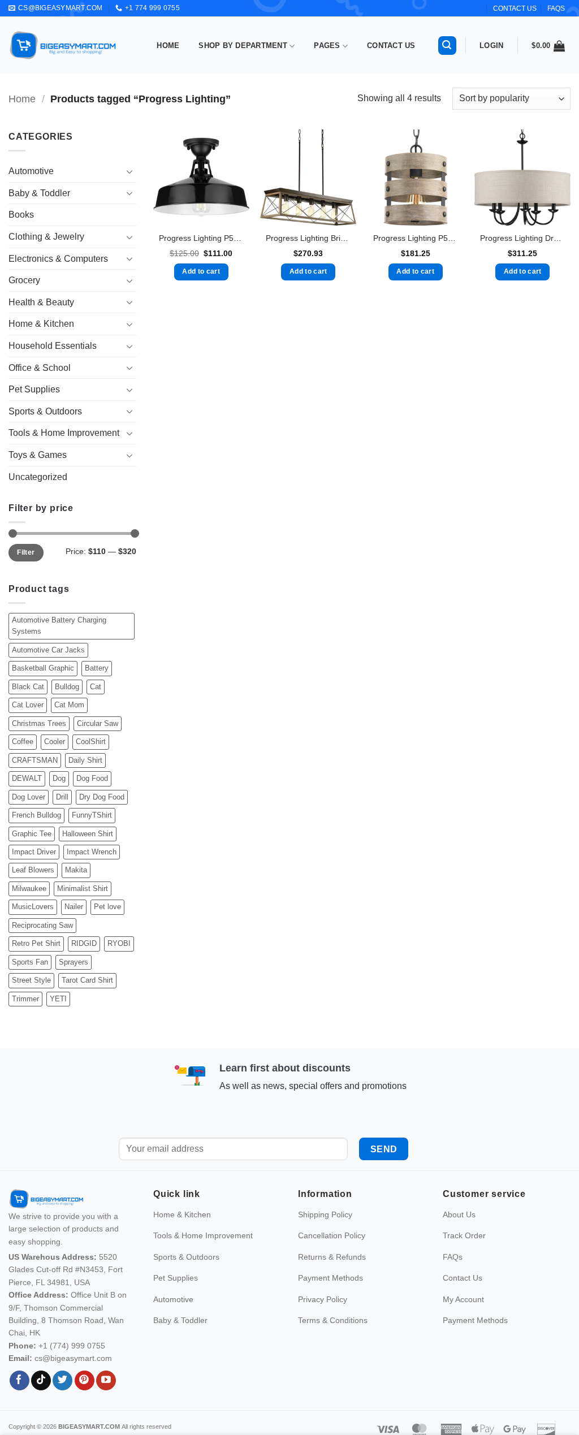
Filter (25, 552)
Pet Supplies (34, 389)
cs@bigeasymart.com (73, 1382)
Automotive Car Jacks (48, 650)
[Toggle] (129, 171)
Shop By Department (242, 45)
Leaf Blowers (33, 870)
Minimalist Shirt (82, 888)
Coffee (22, 741)
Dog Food (92, 778)
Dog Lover (28, 797)
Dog (59, 778)
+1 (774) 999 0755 (71, 1369)
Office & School (39, 368)
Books (21, 214)
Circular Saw (97, 723)
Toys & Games (37, 455)
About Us (459, 1238)
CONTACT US (515, 8)
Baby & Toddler (39, 193)
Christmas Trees (39, 723)
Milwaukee (29, 888)
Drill (62, 797)
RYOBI (119, 943)
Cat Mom (69, 705)
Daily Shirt (85, 760)
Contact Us (391, 45)
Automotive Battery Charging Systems (59, 626)
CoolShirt (91, 741)
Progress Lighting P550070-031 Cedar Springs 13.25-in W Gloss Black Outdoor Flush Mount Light (201, 238)
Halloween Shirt (87, 833)
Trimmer (25, 999)
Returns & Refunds (332, 1280)
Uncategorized (37, 477)
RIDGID (84, 943)
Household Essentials (52, 346)
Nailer (73, 906)
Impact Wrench (91, 852)
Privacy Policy (322, 1323)
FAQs (556, 8)
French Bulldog (36, 815)
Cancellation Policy (331, 1259)
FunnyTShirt (92, 815)
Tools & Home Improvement (63, 433)
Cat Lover (28, 705)
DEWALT (27, 778)
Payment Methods (330, 1302)
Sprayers (73, 962)
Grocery (24, 280)
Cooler (54, 741)
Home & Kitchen (41, 324)
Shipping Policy (325, 1238)
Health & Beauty (41, 302)
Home (168, 45)
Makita (76, 870)
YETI (58, 999)
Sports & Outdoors (45, 411)
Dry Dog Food (101, 797)
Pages (327, 45)
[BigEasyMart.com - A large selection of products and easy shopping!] (63, 45)
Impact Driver (34, 852)
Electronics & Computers (58, 258)
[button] (447, 45)
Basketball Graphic (43, 668)
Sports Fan (30, 962)
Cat (95, 686)
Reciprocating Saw (42, 925)
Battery (97, 668)
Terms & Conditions (333, 1344)
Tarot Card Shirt (87, 980)
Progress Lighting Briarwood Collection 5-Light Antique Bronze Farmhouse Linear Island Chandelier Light (308, 238)
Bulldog (67, 686)
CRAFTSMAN (35, 760)
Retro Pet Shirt (36, 943)
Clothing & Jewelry (46, 236)
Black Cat (28, 686)
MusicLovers (33, 906)
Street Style (31, 980)
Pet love (107, 906)
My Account (463, 1323)
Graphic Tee (31, 833)
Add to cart (201, 271)
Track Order (464, 1259)
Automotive (31, 171)
